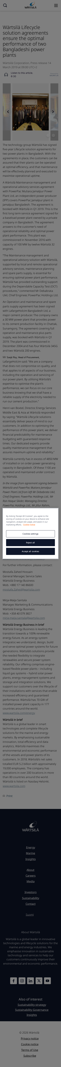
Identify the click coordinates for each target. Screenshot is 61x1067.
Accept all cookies (30, 551)
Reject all (30, 542)
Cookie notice (29, 524)
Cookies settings (30, 533)
